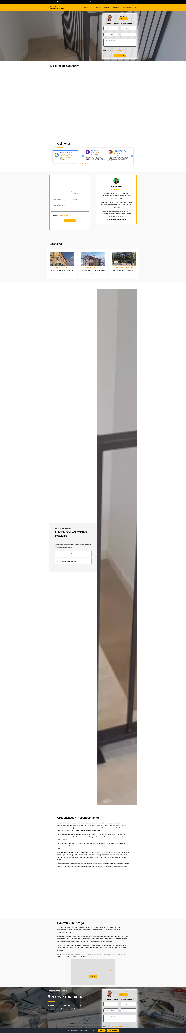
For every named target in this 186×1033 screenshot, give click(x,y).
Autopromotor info (66, 153)
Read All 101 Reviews (65, 157)
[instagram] (52, 1)
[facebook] (50, 1)
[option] (96, 155)
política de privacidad (117, 50)
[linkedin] (60, 1)
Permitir (102, 1030)
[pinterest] (55, 1)
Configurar (92, 1030)
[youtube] (57, 1)
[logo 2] (56, 6)
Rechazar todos (113, 1030)
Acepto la (114, 50)
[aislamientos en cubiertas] (93, 252)
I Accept (93, 976)
